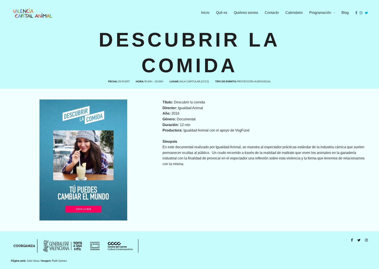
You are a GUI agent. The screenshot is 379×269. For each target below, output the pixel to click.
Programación (320, 12)
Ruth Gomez (59, 260)
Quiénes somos (246, 12)
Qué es (221, 12)
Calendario (294, 12)
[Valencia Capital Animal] (32, 12)
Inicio (205, 12)
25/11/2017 (124, 81)
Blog (345, 12)
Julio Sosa (33, 260)
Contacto (272, 12)
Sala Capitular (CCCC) (194, 81)
